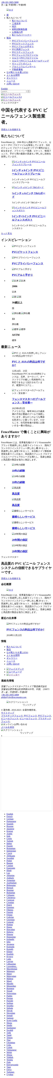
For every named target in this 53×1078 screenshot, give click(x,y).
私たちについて (19, 21)
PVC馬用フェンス (20, 49)
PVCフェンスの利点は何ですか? (25, 629)
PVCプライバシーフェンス (25, 41)
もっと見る (6, 233)
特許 (14, 26)
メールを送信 (7, 727)
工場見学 (16, 23)
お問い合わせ (13, 84)
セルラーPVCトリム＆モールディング (30, 61)
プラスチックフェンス (12, 716)
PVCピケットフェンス (23, 43)
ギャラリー (12, 78)
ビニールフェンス (9, 718)
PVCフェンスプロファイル (25, 55)
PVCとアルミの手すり (23, 46)
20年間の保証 (20, 539)
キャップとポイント (22, 64)
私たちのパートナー (22, 35)
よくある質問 (13, 75)
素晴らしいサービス (23, 516)
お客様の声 (17, 32)
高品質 (16, 493)
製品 (9, 38)
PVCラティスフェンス (23, 52)
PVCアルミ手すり (22, 274)
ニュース (11, 81)
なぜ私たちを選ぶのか (17, 72)
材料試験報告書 (19, 29)
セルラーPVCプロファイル (25, 58)
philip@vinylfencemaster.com (13, 697)
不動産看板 (17, 69)
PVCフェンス (30, 716)
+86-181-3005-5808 (10, 695)
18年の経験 (18, 470)
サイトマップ (7, 713)
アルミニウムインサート (24, 66)
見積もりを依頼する (11, 129)
